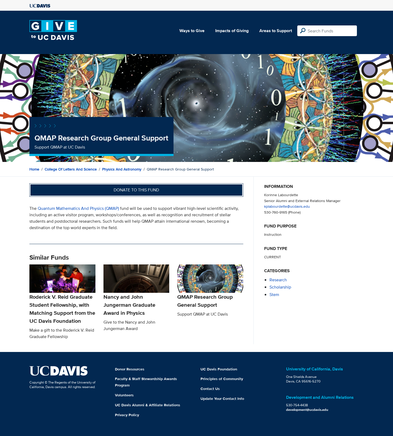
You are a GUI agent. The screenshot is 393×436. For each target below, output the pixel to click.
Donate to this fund (136, 190)
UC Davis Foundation (219, 369)
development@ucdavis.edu (307, 409)
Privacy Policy (127, 415)
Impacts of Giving (232, 31)
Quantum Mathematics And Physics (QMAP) (78, 208)
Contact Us (210, 388)
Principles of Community (222, 378)
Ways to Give (192, 31)
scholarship (280, 287)
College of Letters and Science (71, 169)
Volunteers (124, 395)
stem (274, 294)
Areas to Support (275, 31)
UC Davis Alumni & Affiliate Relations (147, 405)
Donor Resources (129, 369)
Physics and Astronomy (121, 169)
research (278, 280)
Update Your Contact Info (222, 398)
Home (34, 169)
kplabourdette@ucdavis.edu (287, 206)
